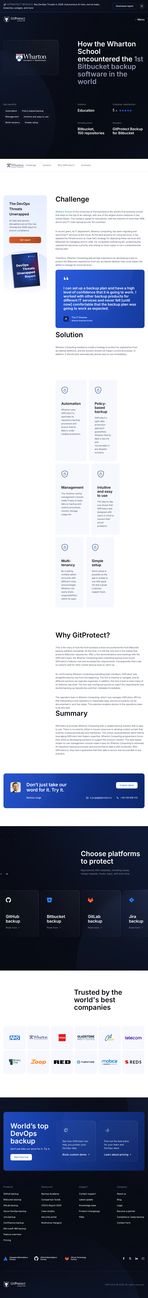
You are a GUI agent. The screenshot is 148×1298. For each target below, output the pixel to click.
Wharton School (64, 211)
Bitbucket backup (12, 1199)
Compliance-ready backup (130, 1217)
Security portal (49, 1217)
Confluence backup (13, 1222)
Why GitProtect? (66, 165)
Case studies (48, 1211)
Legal (119, 1205)
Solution (47, 165)
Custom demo (127, 785)
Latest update (86, 1199)
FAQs (81, 1217)
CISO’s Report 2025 (51, 1205)
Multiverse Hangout (51, 1222)
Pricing (7, 1240)
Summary (86, 165)
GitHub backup (11, 1193)
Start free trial (21, 1157)
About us (121, 1193)
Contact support (87, 1193)
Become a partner (126, 1211)
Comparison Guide (50, 1199)
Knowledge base (87, 1205)
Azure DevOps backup (14, 1211)
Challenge (31, 165)
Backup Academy (50, 1193)
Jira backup (9, 1217)
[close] (142, 6)
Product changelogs (89, 1211)
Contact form (124, 1222)
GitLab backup (10, 1205)
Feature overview (12, 1234)
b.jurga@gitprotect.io (101, 797)
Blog (119, 1199)
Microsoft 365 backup (14, 1228)
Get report (25, 240)
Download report (124, 6)
